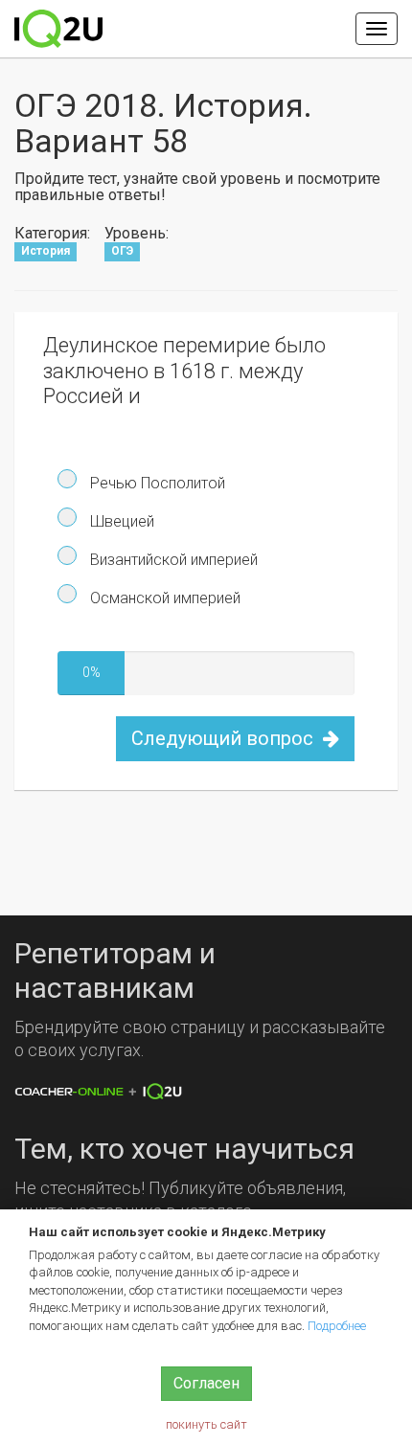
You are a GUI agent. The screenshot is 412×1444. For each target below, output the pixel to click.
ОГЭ (122, 252)
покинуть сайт (206, 1424)
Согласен (206, 1383)
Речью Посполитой (155, 483)
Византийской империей (172, 560)
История (45, 252)
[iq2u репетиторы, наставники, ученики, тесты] (58, 28)
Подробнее (337, 1326)
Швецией (120, 521)
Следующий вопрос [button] (224, 738)
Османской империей (163, 598)
